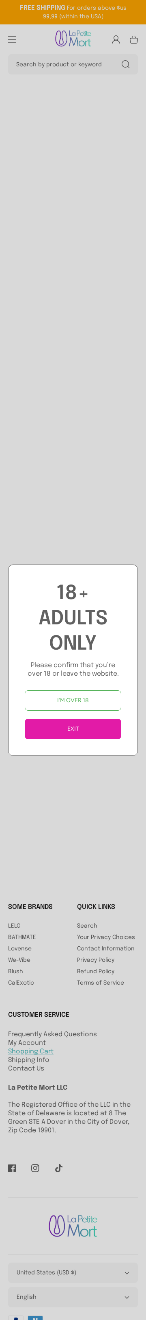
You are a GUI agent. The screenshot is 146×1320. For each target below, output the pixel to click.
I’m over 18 (73, 700)
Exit (73, 728)
